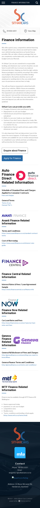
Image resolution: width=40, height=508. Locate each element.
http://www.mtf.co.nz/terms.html (15, 415)
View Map (32, 31)
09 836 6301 (12, 31)
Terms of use (6, 203)
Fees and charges (8, 195)
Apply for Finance (12, 158)
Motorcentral (26, 501)
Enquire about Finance (15, 150)
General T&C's (7, 205)
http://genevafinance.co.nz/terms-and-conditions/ (19, 365)
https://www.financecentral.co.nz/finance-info (18, 289)
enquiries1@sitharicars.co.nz (20, 473)
